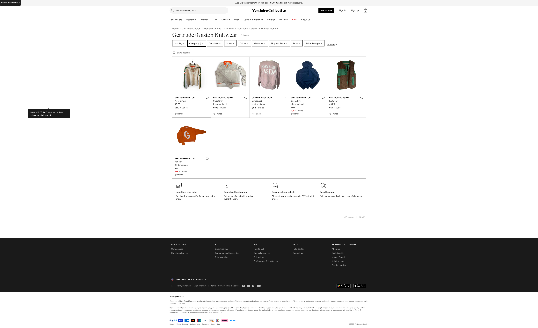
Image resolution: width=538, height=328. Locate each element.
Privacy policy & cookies (229, 285)
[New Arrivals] (184, 20)
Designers (191, 19)
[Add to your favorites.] (207, 98)
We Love (283, 19)
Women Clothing (212, 28)
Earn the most (327, 192)
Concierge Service (179, 253)
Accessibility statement (181, 285)
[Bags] (241, 20)
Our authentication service (226, 253)
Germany (205, 324)
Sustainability (338, 253)
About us (336, 249)
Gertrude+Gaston (191, 28)
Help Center (298, 249)
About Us (305, 19)
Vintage (271, 19)
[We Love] (290, 20)
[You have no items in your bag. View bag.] (365, 10)
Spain (213, 324)
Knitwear (229, 28)
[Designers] (198, 20)
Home (175, 28)
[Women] (210, 20)
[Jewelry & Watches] (265, 20)
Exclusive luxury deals (283, 192)
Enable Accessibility (10, 2)
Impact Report (338, 257)
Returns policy (221, 257)
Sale (294, 19)
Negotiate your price (186, 192)
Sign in (342, 10)
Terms (213, 285)
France (172, 324)
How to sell (259, 249)
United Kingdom (182, 324)
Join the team (338, 261)
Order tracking (221, 249)
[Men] (219, 20)
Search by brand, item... (186, 10)
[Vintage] (277, 20)
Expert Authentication (235, 192)
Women (204, 19)
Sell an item (326, 10)
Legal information (201, 285)
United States (195, 324)
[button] (365, 10)
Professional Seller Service (266, 261)
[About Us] (312, 20)
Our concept (177, 249)
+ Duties (184, 107)
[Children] (232, 20)
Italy (218, 324)
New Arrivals (176, 19)
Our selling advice (262, 253)
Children (226, 19)
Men (215, 19)
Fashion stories (339, 265)
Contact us (298, 253)
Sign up (355, 10)
